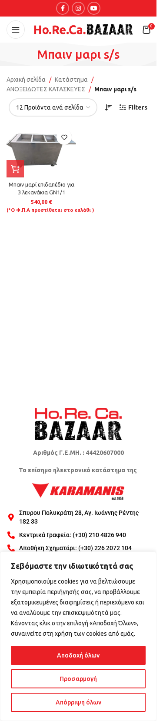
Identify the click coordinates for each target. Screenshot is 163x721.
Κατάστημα (71, 79)
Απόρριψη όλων (78, 702)
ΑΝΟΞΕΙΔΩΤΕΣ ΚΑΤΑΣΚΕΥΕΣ (46, 89)
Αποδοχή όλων (78, 655)
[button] (15, 168)
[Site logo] (83, 29)
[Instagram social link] (78, 8)
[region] (78, 636)
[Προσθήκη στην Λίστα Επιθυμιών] (64, 137)
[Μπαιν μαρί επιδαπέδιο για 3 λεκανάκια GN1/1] (41, 151)
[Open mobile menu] (15, 29)
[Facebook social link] (62, 8)
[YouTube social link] (93, 8)
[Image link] (78, 423)
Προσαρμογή (78, 678)
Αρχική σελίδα (26, 79)
